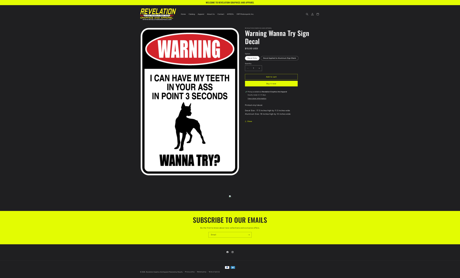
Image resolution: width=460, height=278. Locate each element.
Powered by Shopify (176, 272)
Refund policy (201, 272)
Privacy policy (190, 272)
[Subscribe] (248, 235)
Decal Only (252, 58)
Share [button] (249, 121)
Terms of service (214, 272)
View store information (257, 99)
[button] (307, 14)
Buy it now (271, 84)
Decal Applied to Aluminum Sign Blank (279, 58)
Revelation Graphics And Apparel (157, 272)
